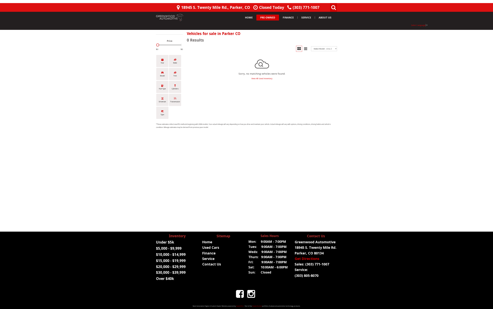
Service (306, 17)
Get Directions (307, 258)
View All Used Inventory (261, 78)
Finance (288, 17)
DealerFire (240, 306)
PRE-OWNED (267, 17)
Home (249, 17)
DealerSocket (257, 306)
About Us (325, 17)
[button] (333, 7)
